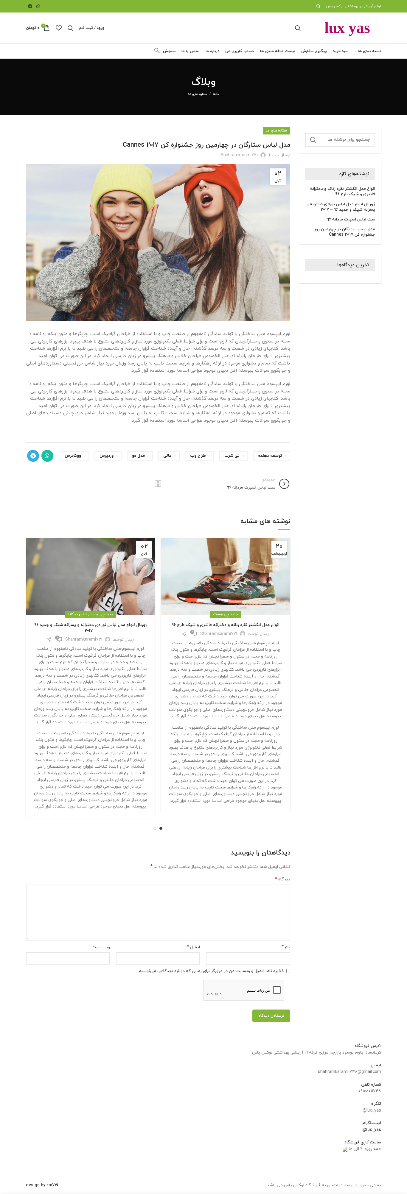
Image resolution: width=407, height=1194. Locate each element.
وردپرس (107, 455)
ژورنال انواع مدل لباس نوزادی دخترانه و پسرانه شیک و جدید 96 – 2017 (90, 628)
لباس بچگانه (77, 614)
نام (286, 947)
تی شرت (232, 455)
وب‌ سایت (101, 947)
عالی (167, 455)
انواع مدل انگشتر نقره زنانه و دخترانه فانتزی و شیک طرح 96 (225, 625)
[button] (157, 52)
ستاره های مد (197, 94)
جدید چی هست (225, 614)
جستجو (313, 140)
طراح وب (198, 455)
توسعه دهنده (270, 455)
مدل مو (138, 455)
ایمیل (193, 947)
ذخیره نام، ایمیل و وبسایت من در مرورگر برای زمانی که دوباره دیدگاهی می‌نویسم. (211, 971)
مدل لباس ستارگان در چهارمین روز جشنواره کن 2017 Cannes (344, 232)
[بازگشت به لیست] (157, 483)
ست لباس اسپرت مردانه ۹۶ (351, 219)
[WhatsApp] (38, 6)
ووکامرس (73, 455)
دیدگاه (282, 879)
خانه (216, 94)
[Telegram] (30, 6)
